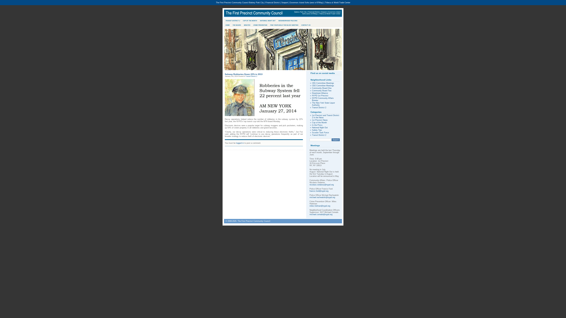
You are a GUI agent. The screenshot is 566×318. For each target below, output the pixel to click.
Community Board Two (321, 91)
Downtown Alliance (320, 93)
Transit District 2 (233, 20)
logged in (240, 143)
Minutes (247, 25)
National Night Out (267, 20)
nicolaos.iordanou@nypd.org (322, 185)
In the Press (317, 125)
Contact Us (305, 25)
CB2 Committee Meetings (323, 86)
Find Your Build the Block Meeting (284, 25)
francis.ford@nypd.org (319, 191)
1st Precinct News (320, 120)
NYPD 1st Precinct (320, 96)
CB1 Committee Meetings (323, 83)
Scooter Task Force (320, 132)
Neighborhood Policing (287, 20)
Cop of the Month (250, 20)
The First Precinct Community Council (260, 13)
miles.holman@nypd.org (320, 206)
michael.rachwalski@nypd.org (322, 197)
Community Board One (321, 88)
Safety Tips (317, 130)
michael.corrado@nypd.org (321, 214)
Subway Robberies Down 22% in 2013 (244, 74)
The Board (237, 25)
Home (228, 25)
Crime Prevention (260, 25)
